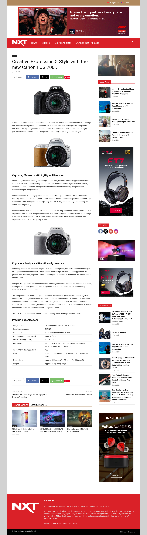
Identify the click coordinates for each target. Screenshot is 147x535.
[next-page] (17, 435)
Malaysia (123, 532)
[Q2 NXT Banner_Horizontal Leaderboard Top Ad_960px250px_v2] (73, 35)
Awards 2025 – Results (87, 43)
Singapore (131, 532)
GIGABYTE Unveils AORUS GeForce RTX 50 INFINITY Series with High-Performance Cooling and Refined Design (122, 316)
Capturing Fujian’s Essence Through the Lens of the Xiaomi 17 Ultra (122, 134)
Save (68, 77)
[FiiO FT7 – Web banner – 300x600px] (116, 215)
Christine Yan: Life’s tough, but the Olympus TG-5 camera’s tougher (30, 396)
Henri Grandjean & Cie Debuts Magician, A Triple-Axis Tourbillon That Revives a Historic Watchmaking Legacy (123, 362)
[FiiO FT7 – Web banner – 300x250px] (116, 296)
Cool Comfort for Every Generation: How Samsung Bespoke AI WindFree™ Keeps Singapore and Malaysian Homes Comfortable (123, 395)
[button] (132, 42)
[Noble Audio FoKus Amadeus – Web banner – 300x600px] (116, 481)
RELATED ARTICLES (21, 405)
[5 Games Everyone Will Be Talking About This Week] (79, 418)
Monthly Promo (63, 43)
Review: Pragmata (119, 332)
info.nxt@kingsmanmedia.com (65, 523)
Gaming (70, 426)
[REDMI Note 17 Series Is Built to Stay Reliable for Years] (24, 418)
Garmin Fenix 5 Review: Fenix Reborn (78, 395)
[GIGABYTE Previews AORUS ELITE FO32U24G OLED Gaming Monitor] (52, 418)
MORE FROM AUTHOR (39, 405)
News (34, 43)
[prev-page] (13, 435)
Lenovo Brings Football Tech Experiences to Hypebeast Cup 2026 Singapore (123, 91)
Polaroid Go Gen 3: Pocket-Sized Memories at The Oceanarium (122, 105)
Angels (46, 43)
